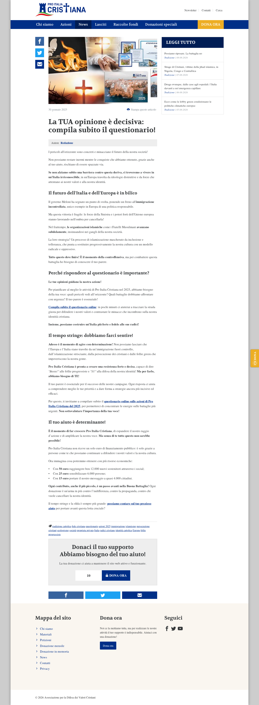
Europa (136, 530)
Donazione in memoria (54, 651)
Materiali (46, 634)
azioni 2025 (104, 526)
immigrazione (118, 526)
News (83, 24)
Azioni (66, 24)
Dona (255, 356)
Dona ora (210, 24)
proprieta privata (85, 530)
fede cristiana (78, 526)
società (72, 530)
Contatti (206, 10)
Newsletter (190, 10)
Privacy (45, 668)
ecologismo (63, 530)
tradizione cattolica (61, 526)
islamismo (131, 526)
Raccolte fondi (125, 24)
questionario (92, 526)
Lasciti (100, 24)
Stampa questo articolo (143, 109)
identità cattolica (124, 530)
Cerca (219, 10)
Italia (96, 530)
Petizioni (45, 640)
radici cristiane (107, 530)
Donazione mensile (52, 646)
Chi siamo (44, 24)
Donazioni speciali (161, 24)
